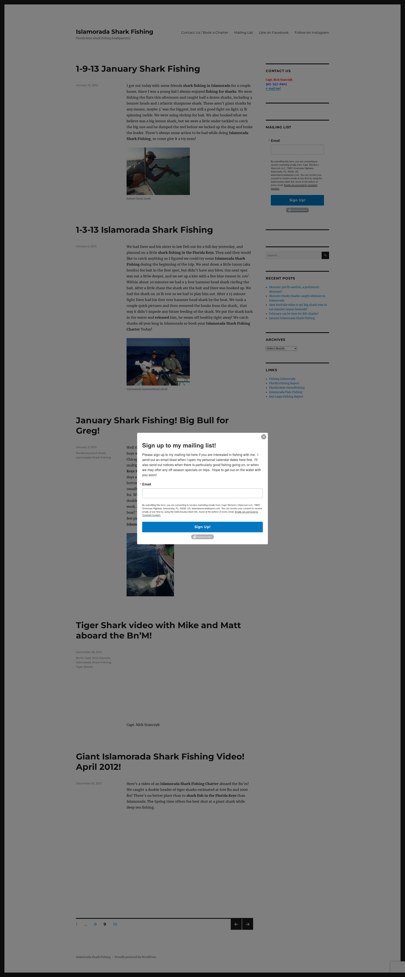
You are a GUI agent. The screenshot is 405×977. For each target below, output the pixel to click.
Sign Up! (202, 527)
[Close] (264, 436)
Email (146, 484)
